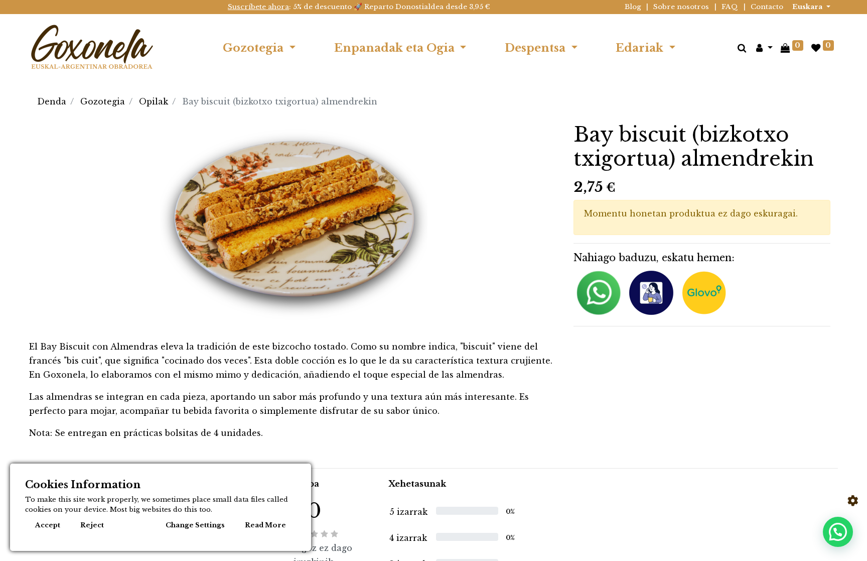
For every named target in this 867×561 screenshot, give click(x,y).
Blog (633, 7)
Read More (265, 525)
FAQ (729, 7)
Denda (51, 101)
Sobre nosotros (681, 7)
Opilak (153, 101)
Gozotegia (102, 101)
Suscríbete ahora (258, 7)
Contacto (767, 7)
